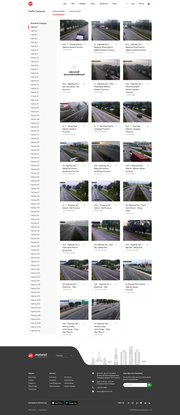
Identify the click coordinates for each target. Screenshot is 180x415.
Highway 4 (34, 38)
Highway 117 (35, 135)
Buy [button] (65, 4)
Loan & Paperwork (55, 383)
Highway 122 (35, 138)
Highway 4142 (35, 331)
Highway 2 (34, 31)
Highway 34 (35, 81)
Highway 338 (35, 231)
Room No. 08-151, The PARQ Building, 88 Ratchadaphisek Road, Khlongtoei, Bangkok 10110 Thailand (108, 375)
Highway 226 (35, 188)
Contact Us (32, 383)
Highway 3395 (35, 311)
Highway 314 (35, 211)
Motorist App (32, 386)
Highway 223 (35, 177)
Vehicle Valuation (69, 386)
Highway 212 (35, 154)
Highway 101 (35, 111)
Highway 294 (35, 200)
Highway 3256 (35, 300)
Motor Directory (54, 386)
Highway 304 (35, 204)
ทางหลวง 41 (35, 96)
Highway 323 (35, 219)
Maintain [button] (82, 4)
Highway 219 (35, 165)
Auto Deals (52, 377)
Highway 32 (35, 73)
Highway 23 (35, 61)
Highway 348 (35, 246)
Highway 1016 (35, 273)
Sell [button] (72, 4)
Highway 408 (35, 258)
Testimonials (32, 389)
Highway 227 (35, 192)
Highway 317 (35, 215)
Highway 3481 (35, 319)
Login (133, 4)
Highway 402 (35, 254)
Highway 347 (35, 242)
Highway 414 (35, 261)
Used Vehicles (69, 380)
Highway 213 (35, 158)
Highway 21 (34, 54)
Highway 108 (35, 119)
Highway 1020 (35, 277)
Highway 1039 (35, 285)
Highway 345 (35, 238)
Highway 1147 (35, 292)
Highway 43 (35, 104)
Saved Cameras (75, 11)
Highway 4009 (36, 327)
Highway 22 (35, 58)
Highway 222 (35, 173)
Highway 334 (35, 227)
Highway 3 (34, 35)
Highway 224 (35, 181)
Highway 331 (35, 223)
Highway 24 (35, 65)
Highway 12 (34, 50)
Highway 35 (35, 85)
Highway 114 (35, 131)
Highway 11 (34, 46)
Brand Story (32, 377)
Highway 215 (35, 161)
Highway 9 (34, 42)
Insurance (52, 380)
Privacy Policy (42, 410)
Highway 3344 (35, 308)
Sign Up (141, 3)
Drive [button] (93, 4)
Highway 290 (35, 196)
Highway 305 (35, 208)
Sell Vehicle (68, 377)
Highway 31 (34, 69)
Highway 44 (35, 108)
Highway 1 (34, 27)
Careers (31, 380)
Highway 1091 (35, 288)
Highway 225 (35, 185)
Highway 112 (35, 123)
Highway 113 (35, 127)
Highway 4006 (36, 323)
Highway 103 (35, 115)
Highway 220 (35, 169)
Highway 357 (35, 250)
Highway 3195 (35, 296)
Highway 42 (35, 100)
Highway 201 (35, 142)
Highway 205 (35, 150)
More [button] (115, 4)
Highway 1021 (35, 281)
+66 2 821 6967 (102, 387)
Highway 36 (35, 88)
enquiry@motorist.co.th (104, 391)
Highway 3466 (35, 315)
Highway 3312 (35, 304)
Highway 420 (35, 269)
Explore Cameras (58, 11)
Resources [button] (104, 4)
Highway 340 (35, 235)
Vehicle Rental (69, 383)
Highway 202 (35, 146)
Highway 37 (35, 92)
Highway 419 (35, 265)
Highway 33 (35, 77)
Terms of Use (32, 410)
